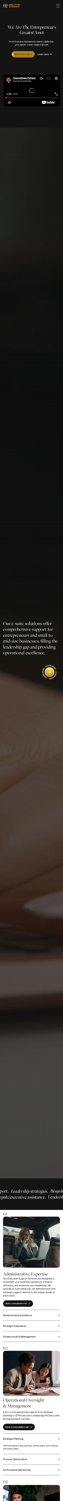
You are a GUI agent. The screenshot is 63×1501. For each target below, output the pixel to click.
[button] (58, 6)
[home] (11, 5)
